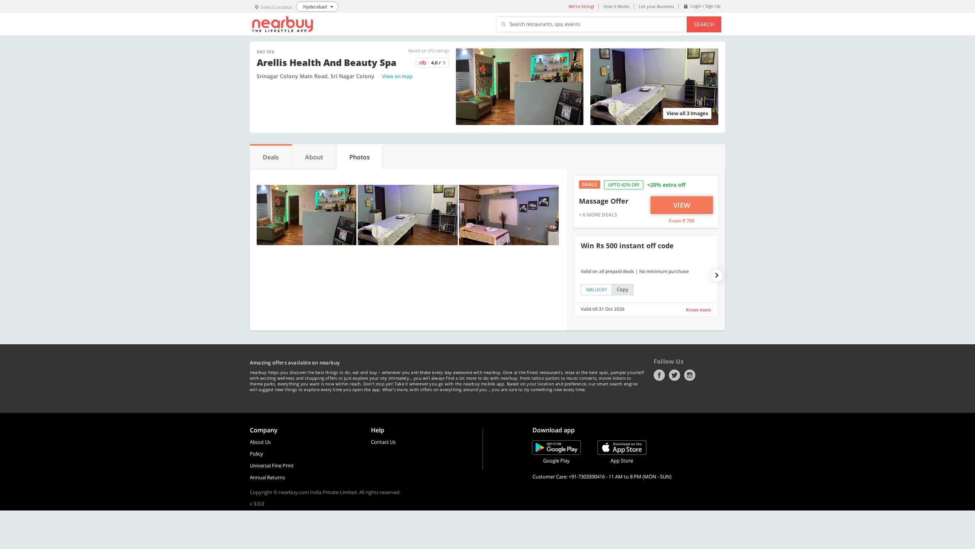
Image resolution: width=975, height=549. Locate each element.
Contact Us (383, 441)
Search (704, 24)
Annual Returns (267, 477)
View (681, 205)
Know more (698, 310)
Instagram (689, 375)
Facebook (659, 375)
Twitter (674, 375)
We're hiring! (581, 6)
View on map (397, 76)
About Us (260, 441)
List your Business (656, 6)
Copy (622, 289)
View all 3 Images (687, 113)
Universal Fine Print (272, 465)
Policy (256, 453)
